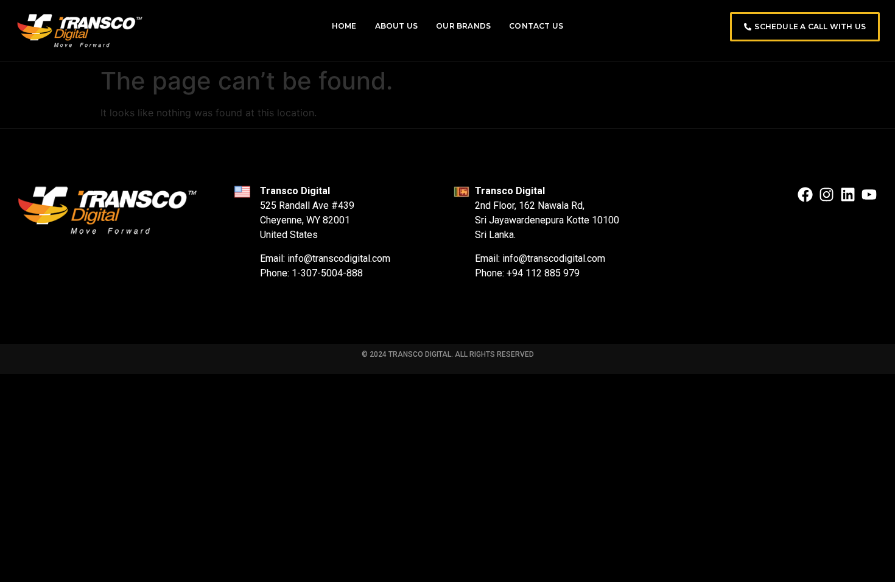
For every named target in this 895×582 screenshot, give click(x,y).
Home (344, 25)
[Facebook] (805, 194)
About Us (396, 25)
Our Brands (463, 25)
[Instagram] (826, 194)
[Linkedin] (847, 194)
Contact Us (536, 25)
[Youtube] (869, 194)
